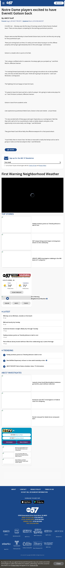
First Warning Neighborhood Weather (38, 298)
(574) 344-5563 (39, 519)
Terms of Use (32, 165)
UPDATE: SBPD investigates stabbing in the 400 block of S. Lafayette (46, 259)
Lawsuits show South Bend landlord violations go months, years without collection (46, 383)
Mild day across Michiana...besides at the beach (17, 316)
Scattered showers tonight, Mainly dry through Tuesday (20, 329)
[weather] (5, 285)
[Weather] (17, 277)
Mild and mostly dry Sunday (11, 322)
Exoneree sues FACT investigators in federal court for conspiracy (46, 400)
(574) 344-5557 (38, 517)
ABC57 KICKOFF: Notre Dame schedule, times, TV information (25, 366)
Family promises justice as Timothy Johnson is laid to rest (46, 224)
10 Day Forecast (16, 292)
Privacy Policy (42, 165)
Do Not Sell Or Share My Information (34, 492)
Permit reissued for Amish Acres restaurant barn (45, 417)
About (13, 489)
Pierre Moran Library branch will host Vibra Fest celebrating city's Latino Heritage (28, 341)
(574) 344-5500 (37, 521)
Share (60, 3)
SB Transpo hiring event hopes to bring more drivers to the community (46, 241)
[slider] (25, 211)
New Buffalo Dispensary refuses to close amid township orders (26, 360)
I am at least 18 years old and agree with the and (26, 165)
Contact (23, 489)
